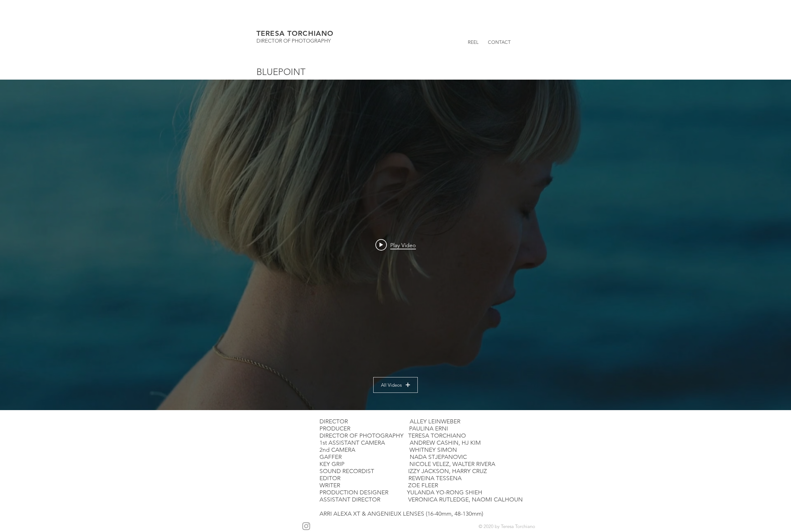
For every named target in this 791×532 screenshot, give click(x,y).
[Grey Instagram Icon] (306, 526)
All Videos (391, 385)
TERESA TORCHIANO (294, 33)
